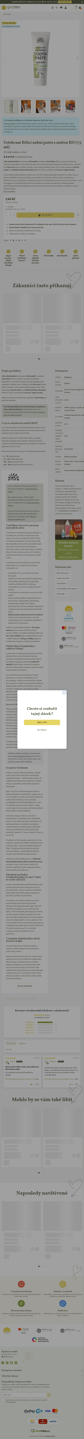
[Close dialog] (64, 692)
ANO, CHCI (42, 722)
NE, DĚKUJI (42, 730)
